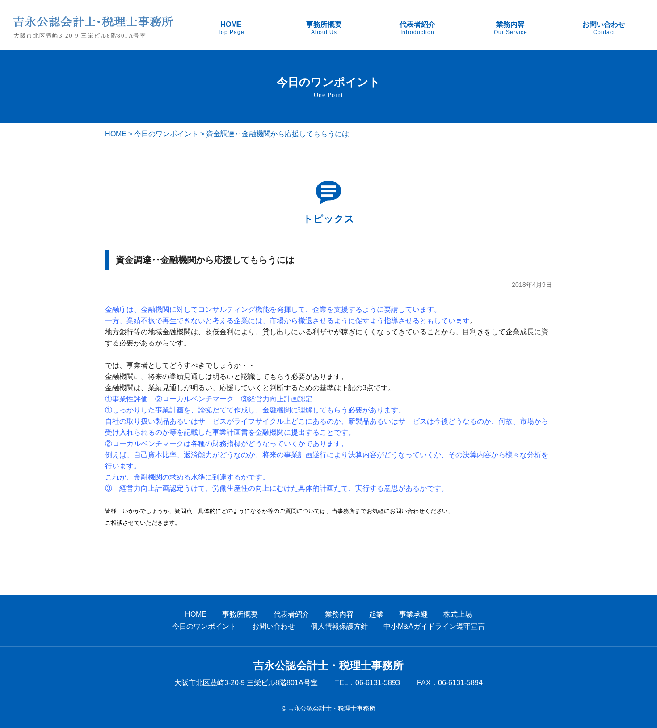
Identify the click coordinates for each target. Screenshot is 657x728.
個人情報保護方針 (339, 626)
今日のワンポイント (166, 134)
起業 (376, 614)
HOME (231, 28)
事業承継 (413, 614)
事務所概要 (324, 28)
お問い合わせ (603, 28)
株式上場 (457, 614)
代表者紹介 (417, 28)
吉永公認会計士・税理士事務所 (328, 665)
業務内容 (510, 28)
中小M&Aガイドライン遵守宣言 (434, 626)
